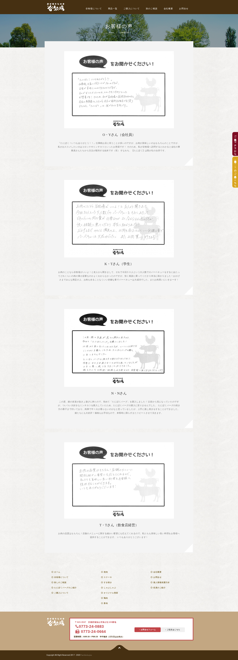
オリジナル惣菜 (111, 593)
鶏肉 (106, 598)
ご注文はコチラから (235, 144)
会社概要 (168, 8)
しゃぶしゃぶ (110, 588)
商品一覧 (112, 8)
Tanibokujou (86, 655)
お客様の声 (124, 33)
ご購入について (131, 8)
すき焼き (108, 582)
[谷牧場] (56, 622)
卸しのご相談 (60, 582)
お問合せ (183, 8)
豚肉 (106, 603)
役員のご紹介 (159, 588)
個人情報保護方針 (161, 582)
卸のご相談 (151, 8)
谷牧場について (94, 8)
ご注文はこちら (173, 630)
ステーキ (108, 577)
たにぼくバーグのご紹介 (65, 588)
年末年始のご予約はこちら (235, 172)
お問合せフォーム (148, 630)
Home (111, 33)
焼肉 (106, 572)
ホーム (57, 572)
